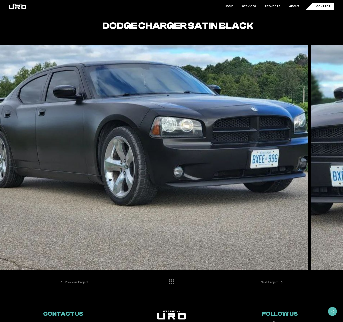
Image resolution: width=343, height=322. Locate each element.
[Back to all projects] (171, 280)
